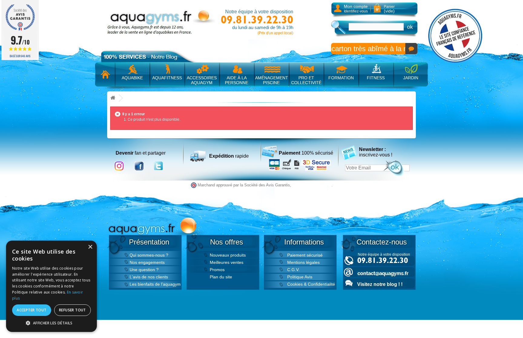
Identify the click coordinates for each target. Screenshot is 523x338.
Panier (389, 9)
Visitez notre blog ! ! (380, 284)
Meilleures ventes (226, 262)
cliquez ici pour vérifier (311, 185)
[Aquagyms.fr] (162, 22)
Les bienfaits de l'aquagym (155, 284)
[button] (51, 323)
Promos (217, 269)
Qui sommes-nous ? (149, 255)
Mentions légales (303, 262)
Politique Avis (299, 276)
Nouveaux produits (228, 255)
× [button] (90, 247)
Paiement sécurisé (305, 255)
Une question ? (144, 269)
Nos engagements (147, 262)
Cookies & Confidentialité (311, 284)
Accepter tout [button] (31, 310)
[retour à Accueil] (113, 98)
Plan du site (221, 276)
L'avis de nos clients (149, 276)
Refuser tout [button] (72, 310)
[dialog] (51, 286)
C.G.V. (293, 269)
